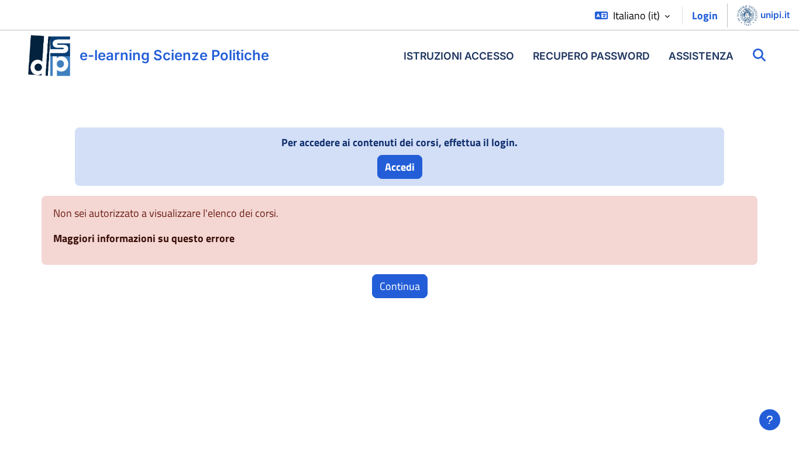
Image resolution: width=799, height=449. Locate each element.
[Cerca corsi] (759, 55)
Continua (400, 286)
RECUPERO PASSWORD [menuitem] (591, 56)
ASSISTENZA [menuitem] (701, 56)
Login (705, 15)
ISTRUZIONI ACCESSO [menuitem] (459, 56)
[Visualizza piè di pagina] (769, 419)
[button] (632, 15)
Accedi (400, 167)
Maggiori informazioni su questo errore (144, 238)
